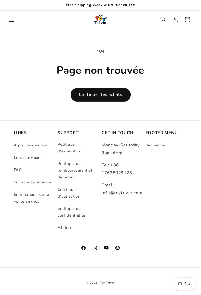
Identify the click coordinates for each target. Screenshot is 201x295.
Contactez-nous (28, 157)
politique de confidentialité (71, 212)
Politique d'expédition (69, 148)
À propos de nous (30, 145)
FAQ (18, 169)
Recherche (155, 145)
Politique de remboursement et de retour (75, 170)
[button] (11, 19)
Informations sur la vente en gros (31, 198)
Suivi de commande (32, 182)
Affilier (64, 227)
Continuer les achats (100, 94)
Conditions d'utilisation (69, 193)
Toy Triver (107, 283)
